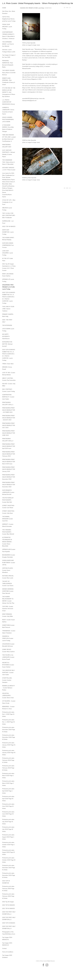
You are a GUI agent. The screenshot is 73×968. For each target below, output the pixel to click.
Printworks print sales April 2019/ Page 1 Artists (8, 791)
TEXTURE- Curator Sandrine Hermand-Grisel (7, 609)
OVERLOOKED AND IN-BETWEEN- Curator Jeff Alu (8, 562)
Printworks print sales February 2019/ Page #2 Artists (8, 768)
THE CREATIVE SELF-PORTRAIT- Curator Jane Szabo (8, 672)
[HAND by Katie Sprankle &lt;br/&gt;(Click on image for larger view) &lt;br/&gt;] (42, 123)
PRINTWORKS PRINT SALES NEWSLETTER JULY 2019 (8, 425)
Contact (4, 948)
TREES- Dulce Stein (8, 363)
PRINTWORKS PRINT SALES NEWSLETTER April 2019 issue (8, 446)
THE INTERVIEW (7, 325)
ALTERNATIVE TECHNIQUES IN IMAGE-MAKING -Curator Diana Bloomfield (7, 542)
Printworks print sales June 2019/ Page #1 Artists (8, 806)
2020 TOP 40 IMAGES (8, 923)
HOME (4, 8)
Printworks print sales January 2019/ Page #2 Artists (8, 752)
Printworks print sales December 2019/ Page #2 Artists (8, 875)
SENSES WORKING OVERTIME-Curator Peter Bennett (8, 591)
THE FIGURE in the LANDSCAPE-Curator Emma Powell (8, 657)
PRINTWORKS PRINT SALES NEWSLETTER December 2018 (8, 477)
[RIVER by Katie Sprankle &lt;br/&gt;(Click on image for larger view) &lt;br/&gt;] (42, 161)
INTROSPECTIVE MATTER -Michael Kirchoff (7, 344)
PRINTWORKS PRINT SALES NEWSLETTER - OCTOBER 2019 (8, 410)
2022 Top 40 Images (8, 901)
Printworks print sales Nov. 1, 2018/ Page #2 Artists (8, 722)
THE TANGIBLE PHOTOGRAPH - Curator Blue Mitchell (8, 532)
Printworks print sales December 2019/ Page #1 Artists (8, 867)
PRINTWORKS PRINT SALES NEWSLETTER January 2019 (8, 469)
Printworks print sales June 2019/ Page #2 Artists (8, 814)
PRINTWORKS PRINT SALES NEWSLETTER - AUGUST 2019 (8, 418)
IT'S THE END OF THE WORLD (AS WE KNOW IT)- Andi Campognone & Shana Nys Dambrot (8, 92)
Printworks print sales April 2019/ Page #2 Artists (8, 798)
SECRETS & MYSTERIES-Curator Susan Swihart (8, 665)
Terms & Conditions (7, 952)
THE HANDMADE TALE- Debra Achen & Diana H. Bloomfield (8, 162)
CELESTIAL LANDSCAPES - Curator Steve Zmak (8, 695)
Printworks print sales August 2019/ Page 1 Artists (8, 837)
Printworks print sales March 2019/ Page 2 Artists (8, 783)
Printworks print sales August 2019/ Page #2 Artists (8, 852)
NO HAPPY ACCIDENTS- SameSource (6, 336)
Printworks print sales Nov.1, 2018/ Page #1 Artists (8, 714)
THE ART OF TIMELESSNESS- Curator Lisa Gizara (7, 583)
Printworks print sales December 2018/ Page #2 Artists (8, 737)
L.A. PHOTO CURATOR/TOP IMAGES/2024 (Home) (8, 102)
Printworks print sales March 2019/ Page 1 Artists (8, 775)
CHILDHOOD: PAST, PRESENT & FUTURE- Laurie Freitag (8, 287)
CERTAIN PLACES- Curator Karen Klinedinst (7, 570)
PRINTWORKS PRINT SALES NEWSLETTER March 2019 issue (8, 461)
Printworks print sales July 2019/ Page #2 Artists (8, 829)
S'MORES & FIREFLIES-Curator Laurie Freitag (7, 638)
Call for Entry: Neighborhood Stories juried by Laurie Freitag (8, 19)
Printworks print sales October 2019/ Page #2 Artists (8, 860)
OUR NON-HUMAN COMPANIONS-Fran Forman (8, 245)
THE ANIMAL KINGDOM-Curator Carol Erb (7, 519)
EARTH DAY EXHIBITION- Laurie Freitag (8, 232)
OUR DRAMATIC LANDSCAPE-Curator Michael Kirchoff (8, 492)
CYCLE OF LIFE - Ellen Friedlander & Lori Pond (8, 202)
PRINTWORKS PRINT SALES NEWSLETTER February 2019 (8, 454)
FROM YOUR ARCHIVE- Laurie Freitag (7, 26)
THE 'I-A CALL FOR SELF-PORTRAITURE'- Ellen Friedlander (8, 215)
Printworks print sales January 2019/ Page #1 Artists (8, 745)
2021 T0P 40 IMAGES (8, 908)
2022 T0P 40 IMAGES (8, 905)
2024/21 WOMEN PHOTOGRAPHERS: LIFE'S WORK (8, 119)
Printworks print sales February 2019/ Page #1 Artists (8, 760)
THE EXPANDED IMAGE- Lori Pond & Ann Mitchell (8, 44)
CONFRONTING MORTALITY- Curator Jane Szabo (8, 397)
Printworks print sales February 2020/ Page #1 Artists (8, 888)
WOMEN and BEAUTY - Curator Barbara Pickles (8, 688)
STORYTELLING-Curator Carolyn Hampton (7, 680)
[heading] (6, 3)
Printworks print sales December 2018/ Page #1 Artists (8, 729)
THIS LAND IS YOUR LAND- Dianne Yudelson (8, 309)
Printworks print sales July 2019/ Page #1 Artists (8, 821)
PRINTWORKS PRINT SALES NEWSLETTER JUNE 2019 (8, 433)
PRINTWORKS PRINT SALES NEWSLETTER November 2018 (8, 484)
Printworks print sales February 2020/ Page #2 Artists (8, 896)
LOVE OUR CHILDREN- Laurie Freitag (7, 253)
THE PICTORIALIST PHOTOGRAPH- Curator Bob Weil (8, 500)
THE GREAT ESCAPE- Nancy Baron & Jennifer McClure (9, 72)
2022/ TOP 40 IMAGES (8, 226)
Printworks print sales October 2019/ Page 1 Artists (8, 844)
